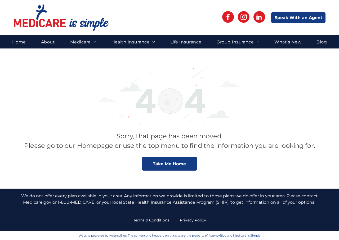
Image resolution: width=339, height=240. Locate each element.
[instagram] (243, 17)
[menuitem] (19, 42)
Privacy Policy (193, 220)
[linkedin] (259, 17)
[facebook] (228, 17)
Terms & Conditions (151, 220)
